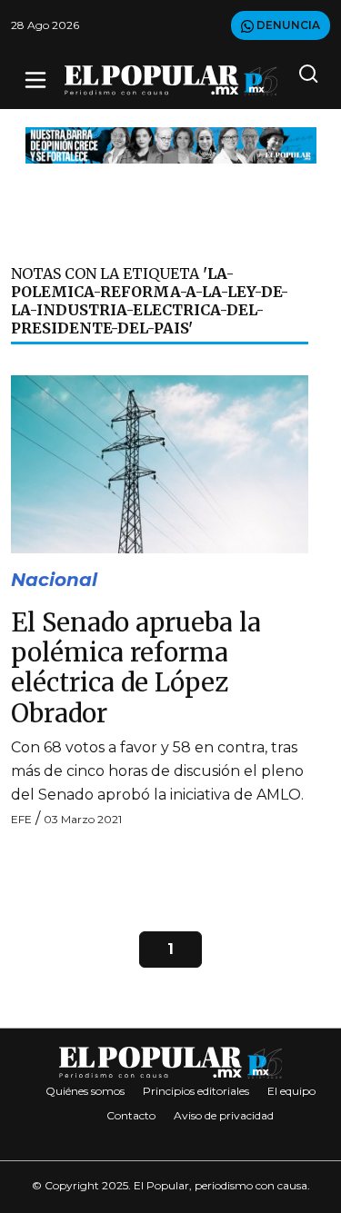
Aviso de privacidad (224, 1115)
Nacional (54, 580)
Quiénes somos (85, 1091)
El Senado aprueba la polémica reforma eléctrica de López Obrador (136, 668)
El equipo (291, 1091)
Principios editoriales (196, 1091)
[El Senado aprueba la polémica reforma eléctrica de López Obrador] (159, 463)
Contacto (130, 1115)
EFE (21, 819)
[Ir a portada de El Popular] (171, 80)
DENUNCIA (287, 25)
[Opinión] (170, 144)
